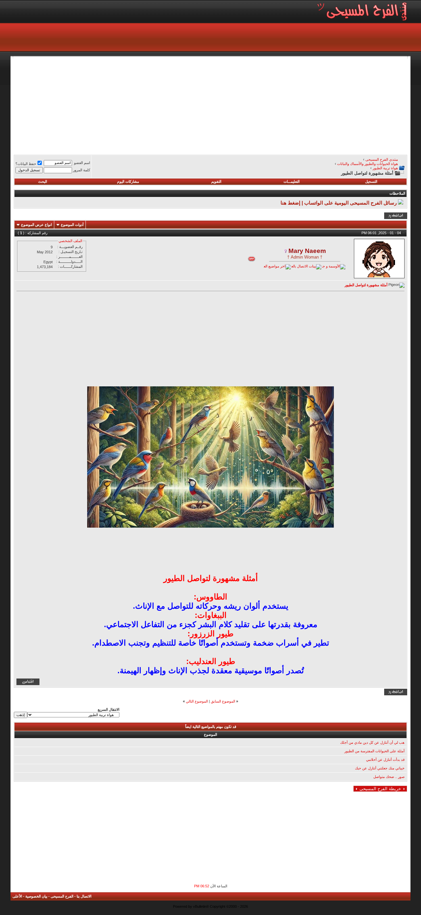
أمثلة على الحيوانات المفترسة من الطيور (374, 751)
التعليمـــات (292, 181)
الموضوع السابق (223, 701)
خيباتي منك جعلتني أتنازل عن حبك (380, 768)
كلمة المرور (81, 170)
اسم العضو (82, 163)
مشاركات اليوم (128, 181)
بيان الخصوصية (36, 896)
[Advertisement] (210, 105)
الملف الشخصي (70, 241)
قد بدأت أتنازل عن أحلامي (385, 760)
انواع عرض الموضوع (36, 225)
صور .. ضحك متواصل (389, 777)
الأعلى (17, 896)
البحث (42, 181)
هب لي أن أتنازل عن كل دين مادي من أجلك (372, 742)
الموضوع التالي (197, 701)
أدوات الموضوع (72, 225)
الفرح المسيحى (62, 896)
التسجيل (371, 181)
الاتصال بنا (84, 896)
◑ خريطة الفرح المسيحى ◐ (380, 788)
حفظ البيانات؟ (25, 164)
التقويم (216, 181)
